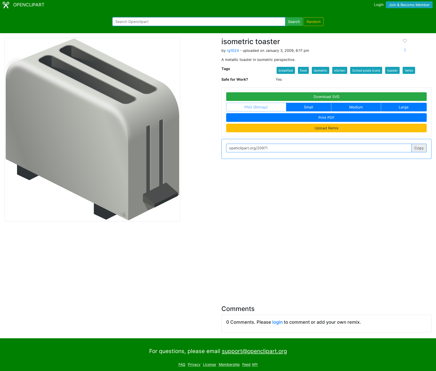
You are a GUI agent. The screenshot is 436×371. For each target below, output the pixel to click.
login (277, 322)
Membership (229, 364)
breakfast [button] (286, 70)
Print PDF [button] (326, 117)
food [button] (303, 70)
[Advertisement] (218, 260)
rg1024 (233, 50)
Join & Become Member (409, 5)
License (209, 364)
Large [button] (404, 107)
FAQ (181, 364)
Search (294, 21)
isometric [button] (320, 70)
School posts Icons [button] (366, 70)
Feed (246, 364)
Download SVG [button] (326, 96)
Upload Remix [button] (327, 128)
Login (379, 4)
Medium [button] (356, 107)
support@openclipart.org (254, 351)
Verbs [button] (409, 70)
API (255, 364)
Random (314, 21)
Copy (419, 148)
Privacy (194, 364)
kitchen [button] (339, 70)
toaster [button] (392, 70)
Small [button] (308, 107)
